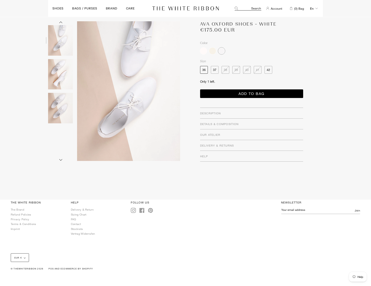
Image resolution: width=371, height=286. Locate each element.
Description (210, 113)
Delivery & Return (82, 209)
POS (51, 268)
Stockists (77, 229)
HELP (204, 156)
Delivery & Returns (217, 145)
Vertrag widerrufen (83, 233)
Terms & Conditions (23, 224)
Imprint (15, 229)
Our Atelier (210, 134)
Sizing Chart (79, 214)
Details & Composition (219, 124)
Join (357, 210)
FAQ (73, 219)
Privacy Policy (20, 219)
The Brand (17, 209)
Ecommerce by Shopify (77, 268)
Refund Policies (21, 214)
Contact (76, 224)
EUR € (18, 257)
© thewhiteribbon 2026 (27, 268)
